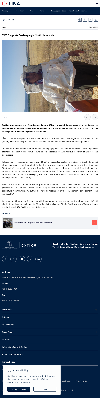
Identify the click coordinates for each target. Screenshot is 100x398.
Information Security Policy (14, 347)
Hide (45, 389)
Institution (7, 309)
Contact (5, 339)
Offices (5, 317)
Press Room (19, 11)
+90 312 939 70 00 (9, 288)
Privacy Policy (81, 381)
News (32, 11)
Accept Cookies (19, 389)
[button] (87, 117)
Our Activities (8, 324)
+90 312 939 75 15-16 (10, 300)
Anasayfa (5, 11)
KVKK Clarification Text (12, 354)
